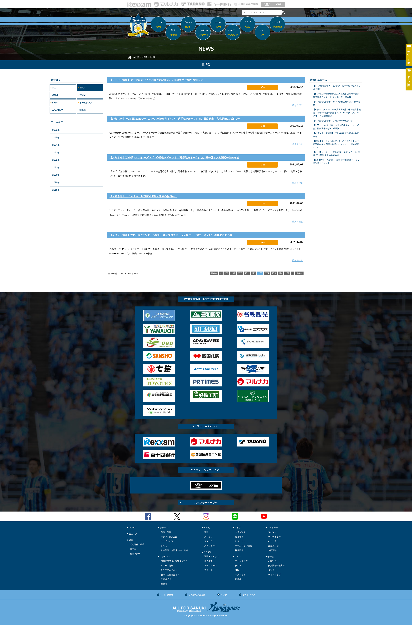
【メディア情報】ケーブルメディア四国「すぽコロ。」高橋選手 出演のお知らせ (156, 79)
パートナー (273, 541)
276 (280, 273)
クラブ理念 (240, 532)
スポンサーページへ (206, 502)
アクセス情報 (167, 565)
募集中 (83, 110)
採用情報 (239, 550)
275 (274, 273)
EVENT (55, 102)
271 (247, 273)
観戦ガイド (166, 579)
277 (287, 273)
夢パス (164, 545)
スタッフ (208, 536)
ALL (54, 87)
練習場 (164, 583)
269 (233, 273)
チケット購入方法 (169, 536)
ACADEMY (57, 110)
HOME (136, 57)
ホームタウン (86, 102)
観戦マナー (135, 553)
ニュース (158, 24)
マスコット (240, 574)
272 (253, 273)
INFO (82, 87)
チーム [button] (218, 24)
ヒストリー (240, 541)
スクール (208, 570)
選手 (206, 532)
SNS (237, 570)
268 (226, 273)
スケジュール (210, 545)
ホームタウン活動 (243, 545)
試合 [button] (173, 32)
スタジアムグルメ (169, 570)
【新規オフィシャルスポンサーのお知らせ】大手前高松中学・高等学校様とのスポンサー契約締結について (336, 144)
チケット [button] (188, 24)
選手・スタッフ (211, 556)
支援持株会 (273, 545)
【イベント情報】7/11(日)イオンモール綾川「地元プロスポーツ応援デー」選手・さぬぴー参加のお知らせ (171, 234)
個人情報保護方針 (276, 565)
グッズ (238, 565)
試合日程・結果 (137, 544)
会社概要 (239, 536)
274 (267, 273)
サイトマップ (274, 574)
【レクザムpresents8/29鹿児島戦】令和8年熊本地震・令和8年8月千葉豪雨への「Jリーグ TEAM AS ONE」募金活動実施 (337, 112)
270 (240, 273)
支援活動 (272, 550)
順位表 (133, 549)
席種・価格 (166, 532)
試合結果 (208, 561)
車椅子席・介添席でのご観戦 (174, 550)
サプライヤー (274, 536)
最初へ (214, 273)
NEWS (144, 57)
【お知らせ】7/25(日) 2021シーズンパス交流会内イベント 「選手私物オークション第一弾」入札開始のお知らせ (174, 157)
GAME (55, 95)
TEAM (82, 95)
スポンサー (273, 532)
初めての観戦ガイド (170, 574)
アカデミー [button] (233, 32)
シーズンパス (167, 541)
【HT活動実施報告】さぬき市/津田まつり (332, 120)
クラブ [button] (248, 24)
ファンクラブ (241, 561)
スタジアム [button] (203, 32)
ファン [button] (262, 32)
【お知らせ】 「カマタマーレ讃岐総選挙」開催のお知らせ (143, 196)
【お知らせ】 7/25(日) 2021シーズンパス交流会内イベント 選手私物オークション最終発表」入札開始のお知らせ (175, 118)
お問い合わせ (274, 561)
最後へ (299, 273)
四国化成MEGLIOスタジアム (174, 561)
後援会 (238, 579)
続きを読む (297, 105)
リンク (271, 570)
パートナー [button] (277, 24)
